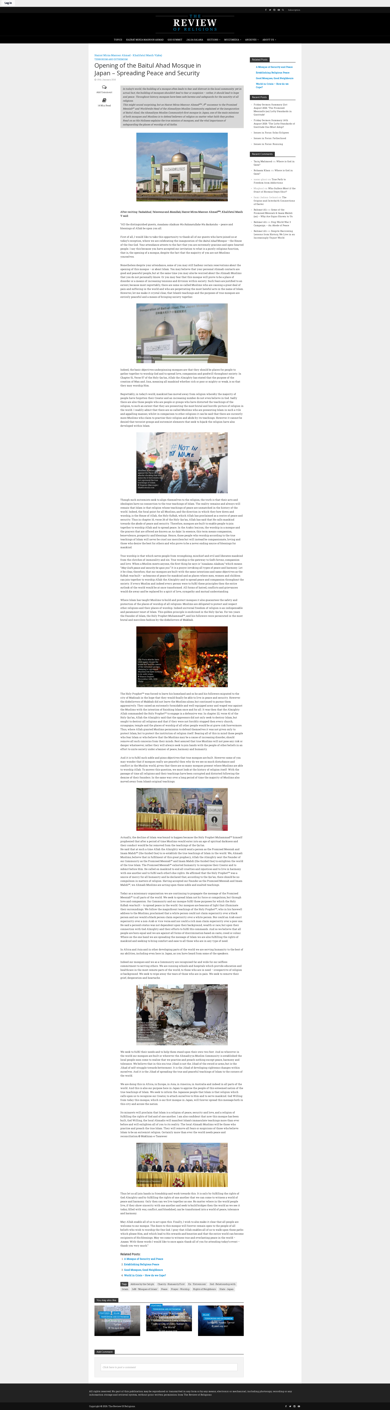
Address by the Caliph (142, 1284)
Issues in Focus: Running (268, 143)
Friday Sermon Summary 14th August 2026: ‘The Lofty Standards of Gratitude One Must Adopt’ (274, 123)
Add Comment (104, 92)
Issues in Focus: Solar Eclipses (271, 132)
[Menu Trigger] (3, 3)
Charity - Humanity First (171, 1284)
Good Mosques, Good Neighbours (143, 1269)
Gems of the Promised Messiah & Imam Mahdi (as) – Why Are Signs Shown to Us (273, 213)
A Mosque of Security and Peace (143, 1258)
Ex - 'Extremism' (197, 1284)
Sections (212, 39)
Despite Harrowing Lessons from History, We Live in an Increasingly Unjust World (274, 234)
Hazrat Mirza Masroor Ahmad (145, 39)
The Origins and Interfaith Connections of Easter (274, 200)
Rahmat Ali (260, 209)
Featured (104, 1313)
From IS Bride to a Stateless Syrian (117, 1322)
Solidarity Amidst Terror (221, 1322)
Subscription (294, 10)
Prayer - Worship (180, 1289)
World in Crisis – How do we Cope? (145, 1275)
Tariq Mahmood (263, 161)
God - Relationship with (223, 1284)
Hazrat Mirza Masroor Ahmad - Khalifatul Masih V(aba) (128, 55)
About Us (268, 39)
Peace (164, 1289)
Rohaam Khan (262, 170)
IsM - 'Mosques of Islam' (145, 1289)
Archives (251, 39)
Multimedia (231, 39)
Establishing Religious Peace (141, 1264)
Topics (118, 39)
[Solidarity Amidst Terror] (221, 1320)
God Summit (175, 39)
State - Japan (227, 1289)
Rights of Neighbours (204, 1289)
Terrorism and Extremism (111, 59)
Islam (125, 1289)
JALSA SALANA (194, 39)
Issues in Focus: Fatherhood (270, 138)
